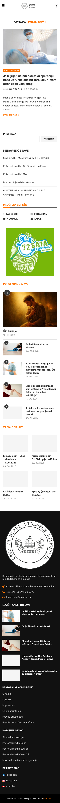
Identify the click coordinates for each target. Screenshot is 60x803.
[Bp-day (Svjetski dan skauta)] (44, 479)
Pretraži (49, 139)
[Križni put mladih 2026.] (15, 479)
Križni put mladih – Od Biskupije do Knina (24, 166)
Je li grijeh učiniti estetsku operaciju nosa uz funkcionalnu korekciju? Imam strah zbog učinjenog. (29, 79)
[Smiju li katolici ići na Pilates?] (12, 349)
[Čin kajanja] (30, 309)
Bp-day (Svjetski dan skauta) (18, 182)
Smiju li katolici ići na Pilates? (37, 346)
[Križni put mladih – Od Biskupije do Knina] (44, 443)
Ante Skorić (48, 799)
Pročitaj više (10, 114)
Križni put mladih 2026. (15, 174)
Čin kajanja (10, 331)
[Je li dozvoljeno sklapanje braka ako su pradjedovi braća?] (12, 413)
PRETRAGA (9, 133)
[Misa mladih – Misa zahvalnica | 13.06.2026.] (15, 443)
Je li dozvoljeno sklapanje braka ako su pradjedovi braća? (40, 411)
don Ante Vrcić (15, 89)
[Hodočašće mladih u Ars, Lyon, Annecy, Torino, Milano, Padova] (11, 660)
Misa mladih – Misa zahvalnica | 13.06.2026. (26, 158)
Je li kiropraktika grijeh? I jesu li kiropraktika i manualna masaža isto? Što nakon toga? (41, 368)
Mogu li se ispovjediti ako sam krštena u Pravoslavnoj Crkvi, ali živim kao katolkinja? (41, 390)
